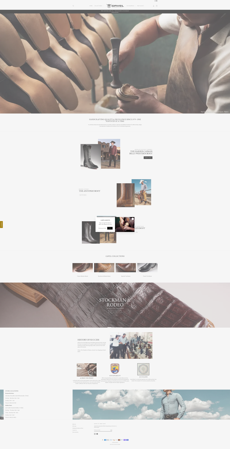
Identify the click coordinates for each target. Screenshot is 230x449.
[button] (1, 224)
